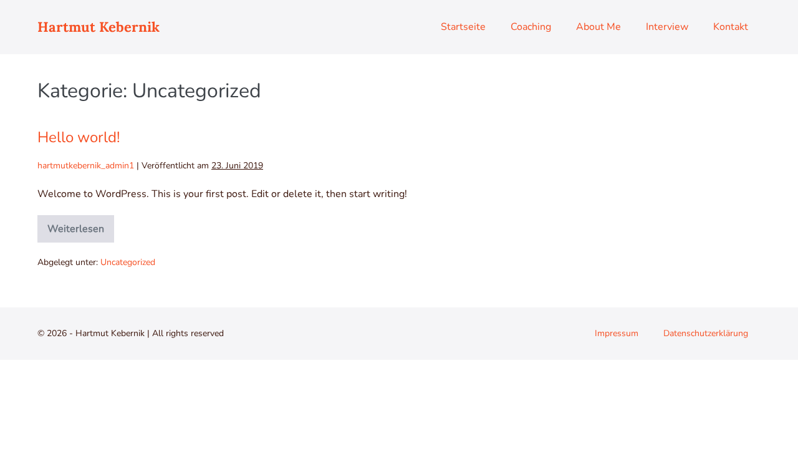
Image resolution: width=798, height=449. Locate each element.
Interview (667, 27)
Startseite (463, 27)
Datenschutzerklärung (705, 333)
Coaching (531, 27)
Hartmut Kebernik (98, 27)
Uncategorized (127, 262)
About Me (598, 27)
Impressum (616, 333)
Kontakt (730, 27)
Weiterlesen (75, 225)
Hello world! (78, 137)
